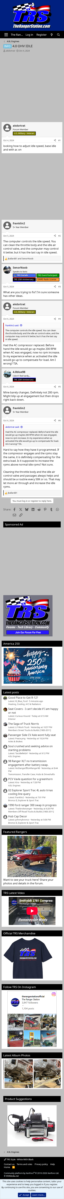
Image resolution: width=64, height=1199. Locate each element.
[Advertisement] (32, 86)
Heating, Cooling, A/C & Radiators (24, 704)
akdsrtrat (10, 50)
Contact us (9, 1164)
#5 (59, 386)
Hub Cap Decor (17, 816)
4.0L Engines (14, 756)
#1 (59, 140)
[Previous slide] (7, 1073)
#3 (59, 286)
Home (7, 1167)
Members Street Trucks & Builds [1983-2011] (29, 730)
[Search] (58, 35)
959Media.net (12, 1176)
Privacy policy (41, 1164)
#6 (59, 420)
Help (52, 1164)
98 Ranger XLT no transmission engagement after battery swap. (28, 762)
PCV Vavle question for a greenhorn (30, 779)
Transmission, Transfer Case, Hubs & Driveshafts (31, 774)
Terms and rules (24, 1164)
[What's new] (51, 35)
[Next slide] (56, 1073)
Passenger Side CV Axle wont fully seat (32, 735)
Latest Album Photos (16, 1055)
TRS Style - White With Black (19, 1159)
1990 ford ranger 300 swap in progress (32, 805)
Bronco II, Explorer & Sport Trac (23, 800)
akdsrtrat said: (12, 426)
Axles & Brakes (15, 741)
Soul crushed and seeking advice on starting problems (30, 748)
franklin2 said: (12, 325)
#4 (59, 318)
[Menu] (6, 34)
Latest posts (11, 692)
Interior (12, 718)
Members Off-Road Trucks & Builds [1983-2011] (31, 811)
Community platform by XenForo (31, 1173)
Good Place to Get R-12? (23, 697)
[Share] (55, 140)
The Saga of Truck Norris (23, 724)
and (20, 258)
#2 (59, 235)
